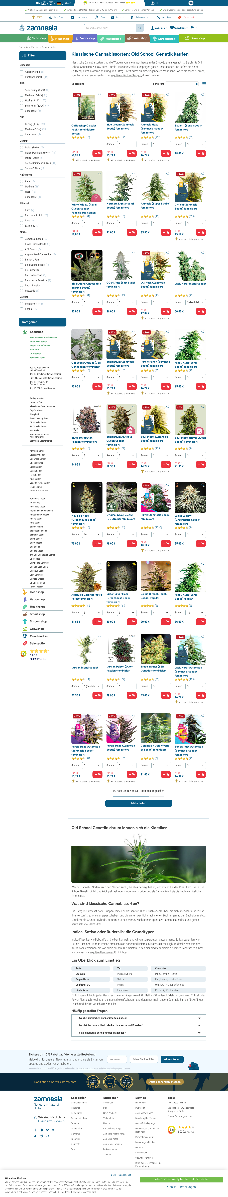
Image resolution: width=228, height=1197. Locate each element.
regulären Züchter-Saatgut (126, 75)
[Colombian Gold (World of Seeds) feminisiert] (156, 728)
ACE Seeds (35, 502)
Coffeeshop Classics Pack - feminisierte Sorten (83, 129)
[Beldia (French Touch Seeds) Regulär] (156, 576)
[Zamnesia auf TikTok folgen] (35, 1136)
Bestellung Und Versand (146, 1118)
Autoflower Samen (38, 341)
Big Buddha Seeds (38, 530)
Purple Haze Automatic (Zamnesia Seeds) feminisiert (85, 750)
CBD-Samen (35, 353)
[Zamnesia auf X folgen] (53, 1130)
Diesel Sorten (36, 467)
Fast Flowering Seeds (40, 418)
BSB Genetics (36, 542)
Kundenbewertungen (112, 1128)
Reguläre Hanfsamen (40, 345)
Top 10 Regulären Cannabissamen (45, 374)
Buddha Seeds (36, 550)
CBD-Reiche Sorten (38, 422)
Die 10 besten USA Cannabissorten (46, 378)
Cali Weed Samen (38, 458)
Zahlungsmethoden (144, 1113)
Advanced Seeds (37, 506)
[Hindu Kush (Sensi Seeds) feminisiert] (190, 344)
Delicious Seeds (37, 570)
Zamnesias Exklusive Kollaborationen (39, 435)
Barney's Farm (36, 526)
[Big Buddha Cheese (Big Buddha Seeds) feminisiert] (86, 265)
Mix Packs (34, 430)
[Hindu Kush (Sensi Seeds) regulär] (190, 576)
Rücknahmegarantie (144, 1137)
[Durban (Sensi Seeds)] (86, 649)
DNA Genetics (36, 574)
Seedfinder (108, 1102)
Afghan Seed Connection (41, 510)
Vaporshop (37, 599)
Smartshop (37, 614)
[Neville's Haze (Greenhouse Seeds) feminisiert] (86, 497)
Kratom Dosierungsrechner (180, 1116)
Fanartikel (75, 1139)
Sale (73, 1149)
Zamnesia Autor (110, 1139)
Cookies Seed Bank (39, 566)
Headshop (37, 592)
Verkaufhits (108, 1118)
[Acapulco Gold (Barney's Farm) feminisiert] (86, 576)
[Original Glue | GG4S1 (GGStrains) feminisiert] (121, 497)
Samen (200, 71)
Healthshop (38, 607)
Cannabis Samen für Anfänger (185, 999)
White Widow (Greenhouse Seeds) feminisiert (187, 519)
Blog (105, 1107)
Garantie (139, 1147)
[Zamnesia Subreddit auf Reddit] (41, 1136)
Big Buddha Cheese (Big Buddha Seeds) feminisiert (86, 287)
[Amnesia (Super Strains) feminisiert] (156, 186)
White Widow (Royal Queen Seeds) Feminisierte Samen (84, 208)
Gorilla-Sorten (36, 471)
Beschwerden (141, 1152)
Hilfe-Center (140, 1102)
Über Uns (107, 1123)
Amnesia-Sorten (37, 450)
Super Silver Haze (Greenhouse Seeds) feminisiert (118, 598)
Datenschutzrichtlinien (121, 1174)
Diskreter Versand (111, 1149)
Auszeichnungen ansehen (165, 1081)
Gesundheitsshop (79, 1118)
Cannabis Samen (79, 1102)
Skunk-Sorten (36, 487)
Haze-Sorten (35, 475)
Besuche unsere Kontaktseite (51, 1121)
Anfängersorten (37, 398)
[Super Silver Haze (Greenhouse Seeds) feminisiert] (121, 576)
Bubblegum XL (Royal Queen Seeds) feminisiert (119, 440)
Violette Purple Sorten (40, 483)
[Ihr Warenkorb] (194, 28)
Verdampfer (76, 1113)
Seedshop (36, 332)
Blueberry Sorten (37, 454)
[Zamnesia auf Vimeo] (47, 1130)
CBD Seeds (35, 558)
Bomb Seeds (36, 538)
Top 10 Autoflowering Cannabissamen (39, 368)
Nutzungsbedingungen (112, 1068)
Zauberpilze (76, 1128)
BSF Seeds (35, 546)
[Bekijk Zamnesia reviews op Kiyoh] (23, 653)
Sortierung (158, 83)
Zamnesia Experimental (41, 440)
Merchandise (39, 636)
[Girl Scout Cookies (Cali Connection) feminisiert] (86, 344)
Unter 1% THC (36, 402)
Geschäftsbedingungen (145, 1123)
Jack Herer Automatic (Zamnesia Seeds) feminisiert (188, 671)
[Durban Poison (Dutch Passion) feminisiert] (121, 649)
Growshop (37, 629)
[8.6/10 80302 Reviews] (41, 651)
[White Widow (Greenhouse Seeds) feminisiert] (190, 497)
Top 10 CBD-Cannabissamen (43, 388)
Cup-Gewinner (36, 410)
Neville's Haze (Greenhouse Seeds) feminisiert (83, 519)
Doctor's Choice (37, 578)
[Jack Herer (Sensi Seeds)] (190, 265)
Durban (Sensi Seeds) (84, 667)
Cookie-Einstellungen (181, 1187)
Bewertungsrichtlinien (145, 1142)
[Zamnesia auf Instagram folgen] (41, 1130)
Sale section (38, 643)
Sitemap (107, 1154)
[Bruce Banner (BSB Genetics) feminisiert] (156, 649)
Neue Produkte (110, 1113)
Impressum (140, 1107)
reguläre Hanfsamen (101, 952)
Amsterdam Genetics (39, 514)
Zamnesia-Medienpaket (114, 1133)
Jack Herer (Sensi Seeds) (190, 283)
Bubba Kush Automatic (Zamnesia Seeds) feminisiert (189, 750)
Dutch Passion (36, 586)
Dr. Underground (37, 582)
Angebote (75, 1144)
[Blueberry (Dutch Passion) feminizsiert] (86, 419)
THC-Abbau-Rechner (177, 1102)
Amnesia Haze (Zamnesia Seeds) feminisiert (152, 128)
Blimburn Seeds (37, 534)
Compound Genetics (39, 562)
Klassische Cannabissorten (42, 406)
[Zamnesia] (48, 28)
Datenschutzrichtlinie (86, 1068)
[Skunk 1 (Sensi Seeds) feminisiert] (190, 107)
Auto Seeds (35, 522)
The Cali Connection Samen (42, 554)
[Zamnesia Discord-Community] (47, 1136)
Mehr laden (138, 803)
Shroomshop (38, 621)
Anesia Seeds (36, 518)
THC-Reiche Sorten (38, 426)
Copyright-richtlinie (144, 1157)
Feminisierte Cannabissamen (43, 337)
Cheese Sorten (36, 462)
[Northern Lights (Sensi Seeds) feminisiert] (121, 186)
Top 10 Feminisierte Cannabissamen (39, 383)
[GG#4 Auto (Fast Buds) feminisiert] (121, 265)
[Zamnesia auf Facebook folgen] (35, 1130)
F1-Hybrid (34, 349)
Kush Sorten (35, 479)
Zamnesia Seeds (37, 357)
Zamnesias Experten (112, 1144)
